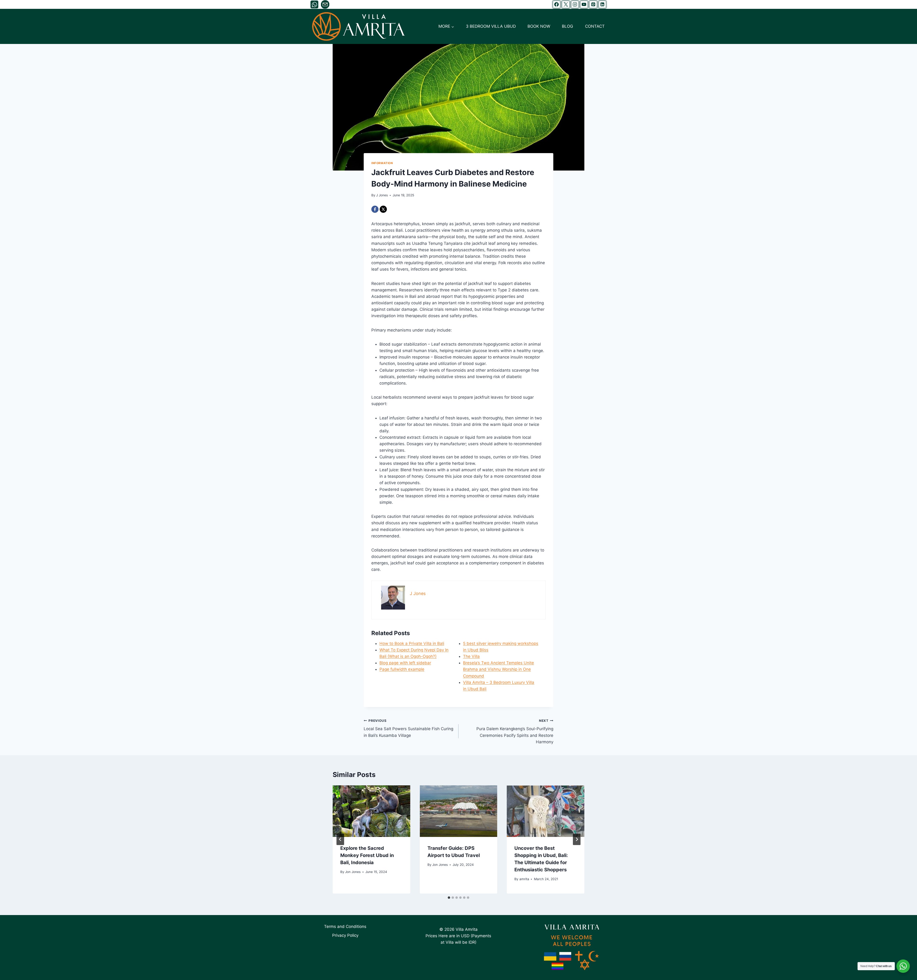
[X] (565, 4)
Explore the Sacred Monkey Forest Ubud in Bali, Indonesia (367, 855)
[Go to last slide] (340, 839)
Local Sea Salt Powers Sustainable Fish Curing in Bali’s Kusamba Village (408, 728)
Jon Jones (353, 872)
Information (382, 163)
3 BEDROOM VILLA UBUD (491, 26)
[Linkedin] (602, 4)
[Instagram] (574, 4)
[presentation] (371, 811)
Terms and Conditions (345, 926)
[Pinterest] (593, 4)
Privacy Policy (345, 935)
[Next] (577, 839)
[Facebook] (556, 4)
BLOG (567, 26)
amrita (524, 879)
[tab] (449, 897)
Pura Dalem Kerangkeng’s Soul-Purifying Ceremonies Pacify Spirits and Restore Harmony (514, 731)
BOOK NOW (539, 26)
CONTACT (595, 26)
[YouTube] (584, 4)
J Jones (382, 195)
